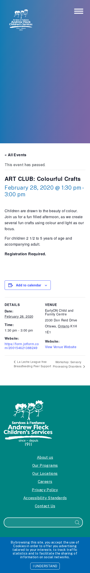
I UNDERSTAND (45, 566)
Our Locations (44, 473)
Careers (45, 481)
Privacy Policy (45, 490)
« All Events (16, 154)
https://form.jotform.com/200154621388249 (22, 345)
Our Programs (45, 465)
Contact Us (45, 506)
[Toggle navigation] (78, 11)
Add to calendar (28, 285)
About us (45, 457)
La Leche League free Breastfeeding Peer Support (32, 364)
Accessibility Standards (45, 498)
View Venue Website (60, 346)
